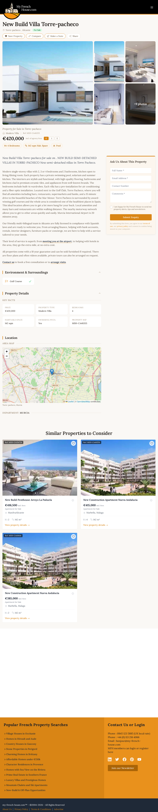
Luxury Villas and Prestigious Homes (26, 780)
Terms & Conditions (41, 809)
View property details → (17, 525)
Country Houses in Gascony (21, 743)
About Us (7, 809)
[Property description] (73, 500)
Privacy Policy (21, 809)
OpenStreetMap (83, 401)
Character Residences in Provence (24, 764)
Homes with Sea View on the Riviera (25, 769)
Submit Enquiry (131, 217)
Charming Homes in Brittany (21, 754)
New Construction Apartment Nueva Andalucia (110, 499)
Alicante (26, 30)
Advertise (58, 809)
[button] (52, 372)
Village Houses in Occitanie (20, 733)
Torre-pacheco (13, 30)
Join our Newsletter (123, 768)
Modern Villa (12, 133)
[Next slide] (74, 468)
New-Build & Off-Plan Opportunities (25, 790)
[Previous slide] (5, 468)
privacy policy (122, 226)
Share (75, 36)
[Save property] (73, 443)
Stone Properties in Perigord (21, 748)
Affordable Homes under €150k (23, 759)
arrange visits (58, 262)
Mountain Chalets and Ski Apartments (26, 785)
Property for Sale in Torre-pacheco (21, 128)
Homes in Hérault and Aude (21, 738)
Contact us (8, 262)
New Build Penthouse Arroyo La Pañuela (28, 499)
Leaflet (70, 401)
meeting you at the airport (57, 241)
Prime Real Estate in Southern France (26, 774)
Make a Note (56, 36)
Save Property (15, 36)
